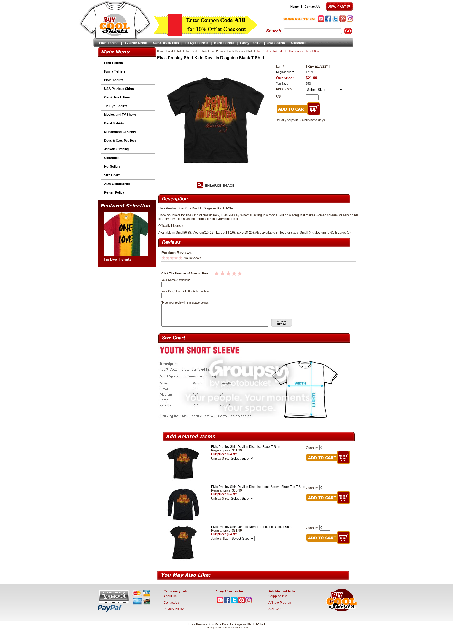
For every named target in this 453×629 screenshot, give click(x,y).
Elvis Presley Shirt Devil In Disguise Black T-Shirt (245, 447)
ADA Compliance (117, 184)
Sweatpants (276, 43)
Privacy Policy (174, 609)
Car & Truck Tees (166, 43)
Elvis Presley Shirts (196, 50)
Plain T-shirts (108, 43)
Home (294, 6)
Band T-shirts (224, 43)
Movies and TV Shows (120, 115)
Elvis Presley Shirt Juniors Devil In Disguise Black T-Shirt (251, 527)
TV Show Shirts (136, 43)
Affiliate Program (280, 602)
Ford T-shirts (113, 63)
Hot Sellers (112, 166)
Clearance (298, 43)
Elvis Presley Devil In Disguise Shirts (231, 50)
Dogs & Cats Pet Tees (120, 140)
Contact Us (312, 6)
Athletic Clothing (116, 149)
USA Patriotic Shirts (119, 89)
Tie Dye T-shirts (196, 43)
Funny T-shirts (250, 43)
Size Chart (112, 175)
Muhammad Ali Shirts (120, 132)
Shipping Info (277, 596)
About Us (170, 596)
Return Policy (114, 192)
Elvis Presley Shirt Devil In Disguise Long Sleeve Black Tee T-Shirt (258, 487)
